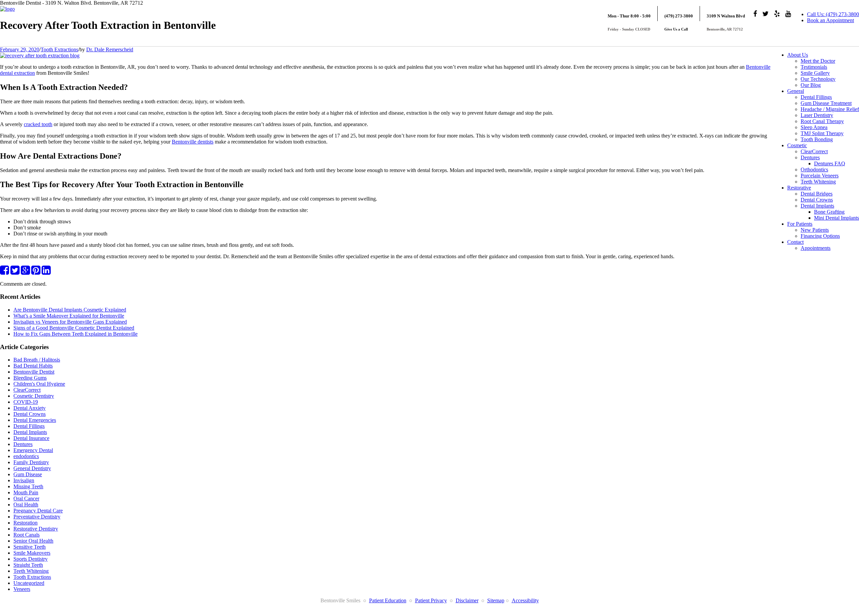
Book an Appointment (830, 20)
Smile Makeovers (31, 553)
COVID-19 (25, 402)
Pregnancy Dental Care (38, 510)
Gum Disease (27, 474)
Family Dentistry (31, 462)
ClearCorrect (814, 151)
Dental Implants (817, 206)
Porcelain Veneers (820, 175)
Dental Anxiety (29, 408)
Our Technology (818, 79)
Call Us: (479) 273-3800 (833, 14)
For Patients (799, 224)
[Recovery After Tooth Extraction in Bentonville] (40, 55)
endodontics (26, 456)
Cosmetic (797, 145)
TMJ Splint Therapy (822, 133)
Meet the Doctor (818, 61)
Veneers (21, 589)
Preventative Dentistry (36, 516)
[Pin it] (35, 272)
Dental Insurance (31, 438)
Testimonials (814, 67)
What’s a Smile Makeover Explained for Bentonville (68, 316)
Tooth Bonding (817, 139)
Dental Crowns (817, 200)
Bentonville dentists (192, 142)
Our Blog (811, 85)
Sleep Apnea (814, 127)
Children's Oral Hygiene (39, 384)
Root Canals (26, 535)
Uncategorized (28, 583)
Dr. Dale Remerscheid (109, 49)
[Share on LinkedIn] (46, 272)
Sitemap (495, 600)
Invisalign (23, 480)
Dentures (810, 157)
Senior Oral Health (33, 541)
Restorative (799, 187)
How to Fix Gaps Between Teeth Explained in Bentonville (75, 334)
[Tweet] (14, 272)
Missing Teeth (28, 486)
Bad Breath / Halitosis (36, 360)
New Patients (815, 230)
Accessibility (525, 600)
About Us (797, 55)
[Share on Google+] (25, 272)
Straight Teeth (28, 565)
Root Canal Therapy (822, 121)
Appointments (815, 248)
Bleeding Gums (30, 378)
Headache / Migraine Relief (830, 109)
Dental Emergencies (34, 420)
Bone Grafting (829, 212)
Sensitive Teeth (29, 547)
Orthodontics (814, 169)
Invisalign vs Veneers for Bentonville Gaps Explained (70, 322)
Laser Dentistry (817, 115)
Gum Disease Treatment (826, 103)
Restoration (25, 522)
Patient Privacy (431, 600)
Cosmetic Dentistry (33, 396)
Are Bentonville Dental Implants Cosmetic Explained (69, 310)
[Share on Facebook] (4, 272)
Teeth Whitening (818, 181)
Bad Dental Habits (33, 366)
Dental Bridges (816, 194)
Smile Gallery (815, 73)
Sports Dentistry (30, 559)
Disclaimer (467, 600)
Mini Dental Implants (836, 218)
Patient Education (387, 600)
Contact (795, 242)
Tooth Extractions (59, 49)
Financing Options (820, 236)
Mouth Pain (25, 492)
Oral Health (25, 504)
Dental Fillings (816, 97)
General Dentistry (32, 468)
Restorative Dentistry (35, 529)
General (795, 91)
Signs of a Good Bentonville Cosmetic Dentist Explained (73, 328)
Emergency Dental (33, 450)
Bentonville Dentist (33, 372)
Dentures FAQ (829, 163)
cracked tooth (38, 124)
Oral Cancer (26, 498)
